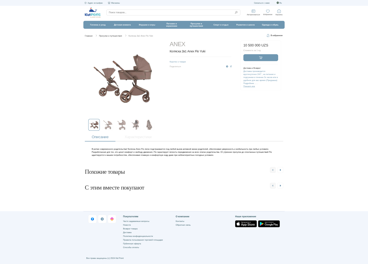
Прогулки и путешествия (110, 36)
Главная (89, 36)
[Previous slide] (273, 170)
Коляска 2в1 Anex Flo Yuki (141, 36)
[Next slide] (280, 170)
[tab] (100, 137)
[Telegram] (227, 66)
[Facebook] (230, 66)
